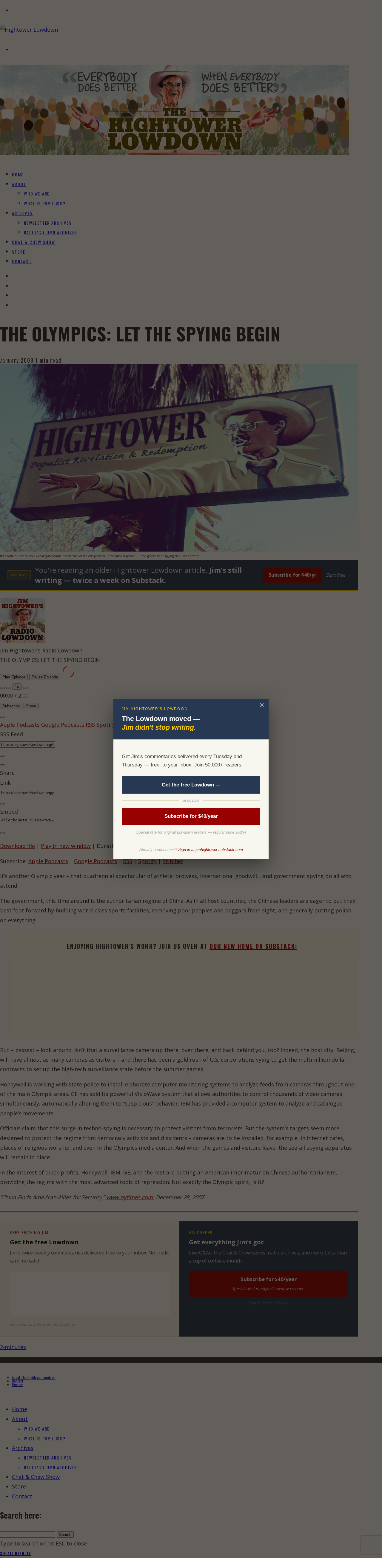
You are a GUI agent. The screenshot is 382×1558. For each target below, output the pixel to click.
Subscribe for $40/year (191, 816)
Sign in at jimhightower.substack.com (210, 849)
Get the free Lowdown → (191, 785)
